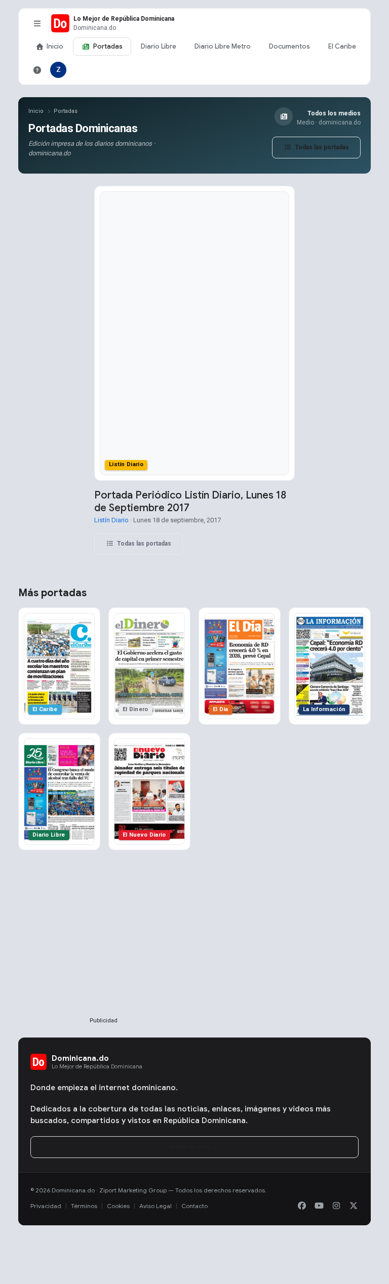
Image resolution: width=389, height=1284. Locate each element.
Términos (84, 1206)
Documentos (289, 46)
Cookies (118, 1206)
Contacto (194, 1206)
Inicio (55, 46)
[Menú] (37, 23)
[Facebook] (302, 1206)
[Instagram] (336, 1206)
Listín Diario (111, 520)
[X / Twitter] (353, 1206)
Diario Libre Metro (222, 46)
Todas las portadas (321, 147)
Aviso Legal (155, 1206)
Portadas (108, 46)
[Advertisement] (103, 950)
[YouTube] (319, 1206)
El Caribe (342, 46)
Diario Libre (158, 46)
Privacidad (45, 1206)
